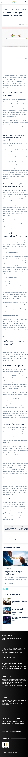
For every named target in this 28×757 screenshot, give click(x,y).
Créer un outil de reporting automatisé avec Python (14, 668)
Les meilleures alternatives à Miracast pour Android (14, 721)
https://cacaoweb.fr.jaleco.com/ (10, 224)
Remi (6, 583)
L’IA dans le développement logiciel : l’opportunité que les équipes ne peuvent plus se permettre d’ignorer (13, 649)
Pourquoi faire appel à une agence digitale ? (12, 731)
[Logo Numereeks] (14, 2)
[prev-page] (4, 589)
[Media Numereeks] (5, 745)
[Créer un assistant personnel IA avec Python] (7, 620)
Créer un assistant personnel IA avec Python (12, 652)
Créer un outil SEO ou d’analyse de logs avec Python (14, 666)
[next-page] (7, 589)
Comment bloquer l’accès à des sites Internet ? (13, 723)
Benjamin (16, 539)
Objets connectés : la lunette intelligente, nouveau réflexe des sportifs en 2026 (14, 572)
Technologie (8, 9)
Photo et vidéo (20, 9)
